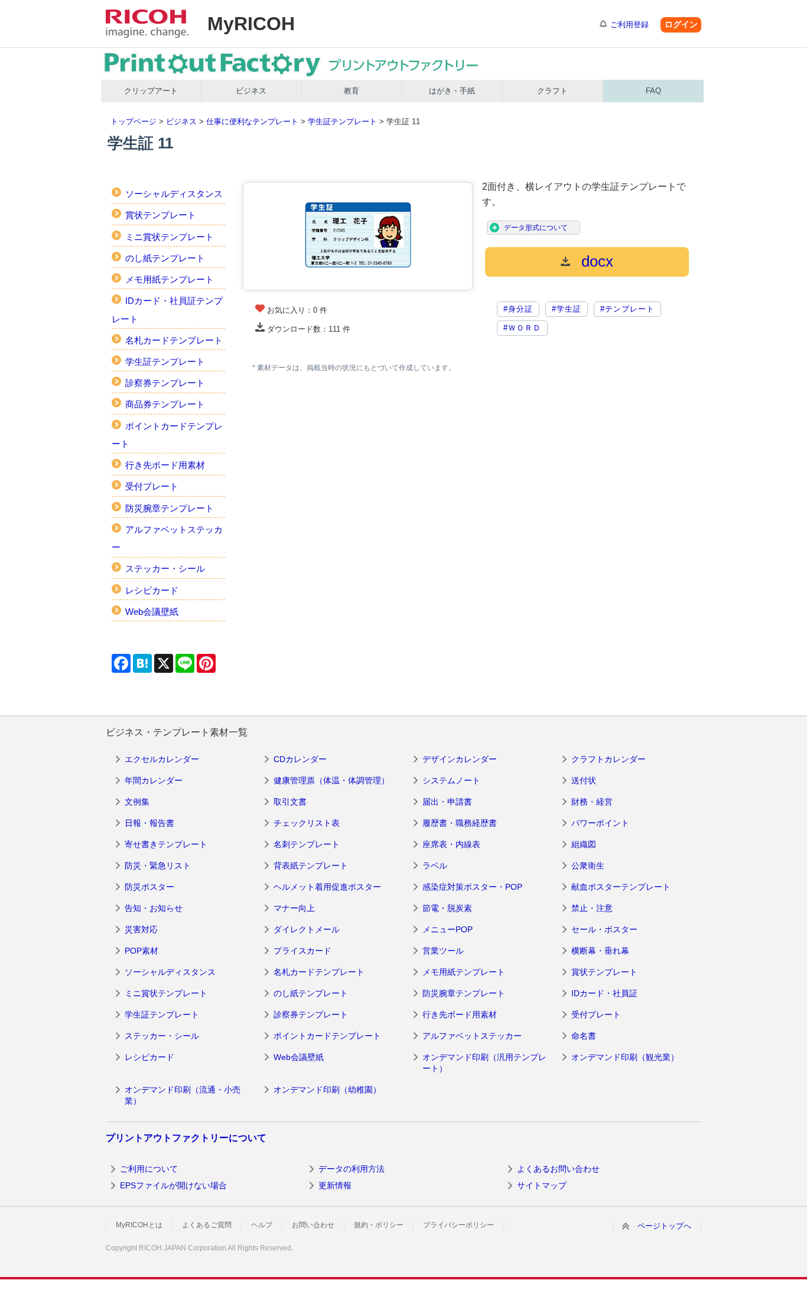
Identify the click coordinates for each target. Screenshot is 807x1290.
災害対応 (141, 929)
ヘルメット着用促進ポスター (327, 887)
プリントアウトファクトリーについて (186, 1138)
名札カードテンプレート (174, 340)
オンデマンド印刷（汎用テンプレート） (484, 1063)
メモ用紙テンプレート (169, 279)
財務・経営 (592, 801)
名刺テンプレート (307, 844)
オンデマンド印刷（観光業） (625, 1057)
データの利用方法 (351, 1169)
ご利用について (149, 1169)
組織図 (583, 844)
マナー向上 (294, 908)
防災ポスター (149, 887)
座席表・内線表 (451, 844)
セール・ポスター (604, 929)
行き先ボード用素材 (165, 465)
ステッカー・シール (165, 568)
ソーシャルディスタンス (174, 194)
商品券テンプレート (165, 404)
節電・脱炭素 (447, 908)
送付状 (583, 780)
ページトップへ (664, 1225)
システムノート (451, 780)
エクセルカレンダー (162, 759)
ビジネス (251, 90)
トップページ (133, 121)
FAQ (653, 90)
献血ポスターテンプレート (621, 887)
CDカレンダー (300, 759)
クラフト (552, 90)
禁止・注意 (592, 908)
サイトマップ (542, 1185)
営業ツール (443, 950)
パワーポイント (600, 823)
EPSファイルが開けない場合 (173, 1185)
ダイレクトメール (307, 929)
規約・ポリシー (378, 1225)
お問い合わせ (313, 1225)
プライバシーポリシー (458, 1225)
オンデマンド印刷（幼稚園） (327, 1089)
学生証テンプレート (342, 121)
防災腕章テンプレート (169, 508)
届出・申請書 (447, 801)
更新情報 (335, 1185)
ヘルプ (261, 1225)
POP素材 (141, 950)
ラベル (434, 865)
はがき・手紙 (452, 90)
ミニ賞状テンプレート (169, 237)
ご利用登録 (629, 24)
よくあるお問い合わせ (558, 1169)
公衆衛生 (587, 865)
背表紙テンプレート (311, 865)
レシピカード (151, 590)
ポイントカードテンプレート (327, 1036)
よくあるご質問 (207, 1225)
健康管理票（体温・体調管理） (331, 780)
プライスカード (302, 950)
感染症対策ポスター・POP (472, 887)
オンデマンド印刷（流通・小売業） (182, 1095)
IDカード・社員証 (604, 993)
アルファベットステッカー (472, 1036)
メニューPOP (447, 929)
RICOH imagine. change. (147, 23)
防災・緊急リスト (158, 865)
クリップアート (151, 90)
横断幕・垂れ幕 (600, 950)
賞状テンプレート (160, 215)
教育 (351, 90)
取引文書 (290, 801)
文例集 (137, 801)
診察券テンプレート (165, 383)
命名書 (583, 1036)
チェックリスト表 (307, 823)
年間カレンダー (154, 780)
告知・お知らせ (154, 908)
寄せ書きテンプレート (166, 844)
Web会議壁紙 (151, 612)
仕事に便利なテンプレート (252, 121)
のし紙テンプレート (165, 258)
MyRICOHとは (139, 1225)
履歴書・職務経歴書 (459, 823)
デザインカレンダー (459, 759)
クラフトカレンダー (608, 759)
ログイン (681, 24)
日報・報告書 (149, 823)
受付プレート (151, 486)
